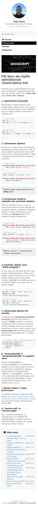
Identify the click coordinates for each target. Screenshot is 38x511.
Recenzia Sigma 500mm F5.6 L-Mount (16, 455)
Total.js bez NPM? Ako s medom (15, 444)
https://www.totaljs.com (22, 26)
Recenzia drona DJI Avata (14, 485)
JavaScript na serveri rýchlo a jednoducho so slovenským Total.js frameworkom (15, 471)
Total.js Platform (13, 503)
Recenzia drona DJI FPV (16, 481)
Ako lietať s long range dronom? (15, 478)
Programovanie (8, 43)
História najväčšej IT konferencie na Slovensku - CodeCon (17, 450)
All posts (8, 39)
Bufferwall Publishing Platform (28, 503)
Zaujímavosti (7, 50)
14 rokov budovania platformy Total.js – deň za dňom (16, 438)
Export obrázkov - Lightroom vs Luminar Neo (16, 460)
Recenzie (5, 46)
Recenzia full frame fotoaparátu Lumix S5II (15, 464)
